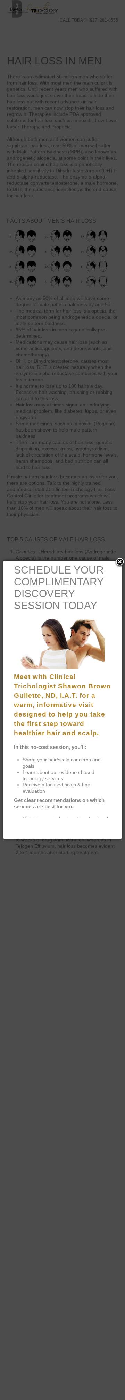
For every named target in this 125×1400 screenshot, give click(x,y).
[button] (120, 562)
